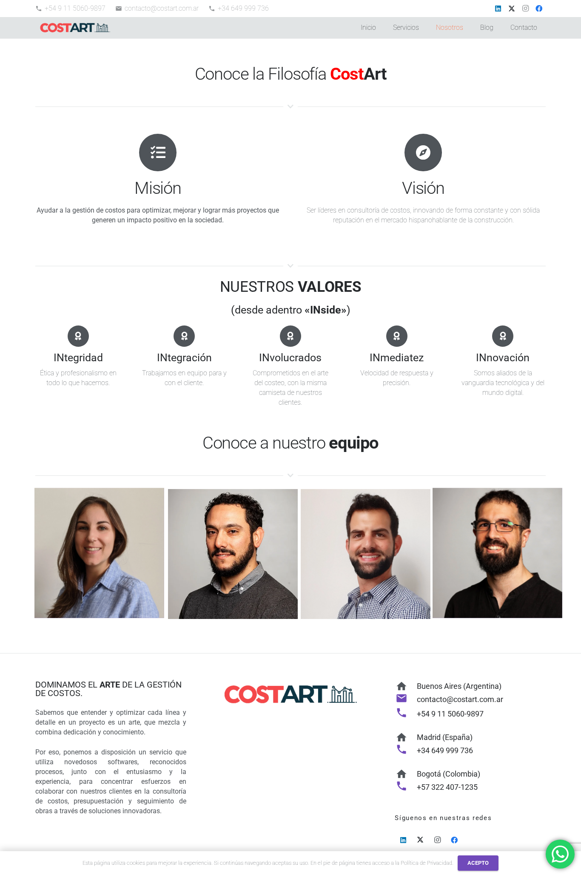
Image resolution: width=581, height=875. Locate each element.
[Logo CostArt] (75, 27)
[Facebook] (539, 8)
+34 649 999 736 (445, 750)
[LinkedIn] (498, 8)
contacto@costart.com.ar (460, 699)
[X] (511, 8)
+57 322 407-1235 (447, 787)
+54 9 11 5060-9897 (450, 713)
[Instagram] (525, 8)
